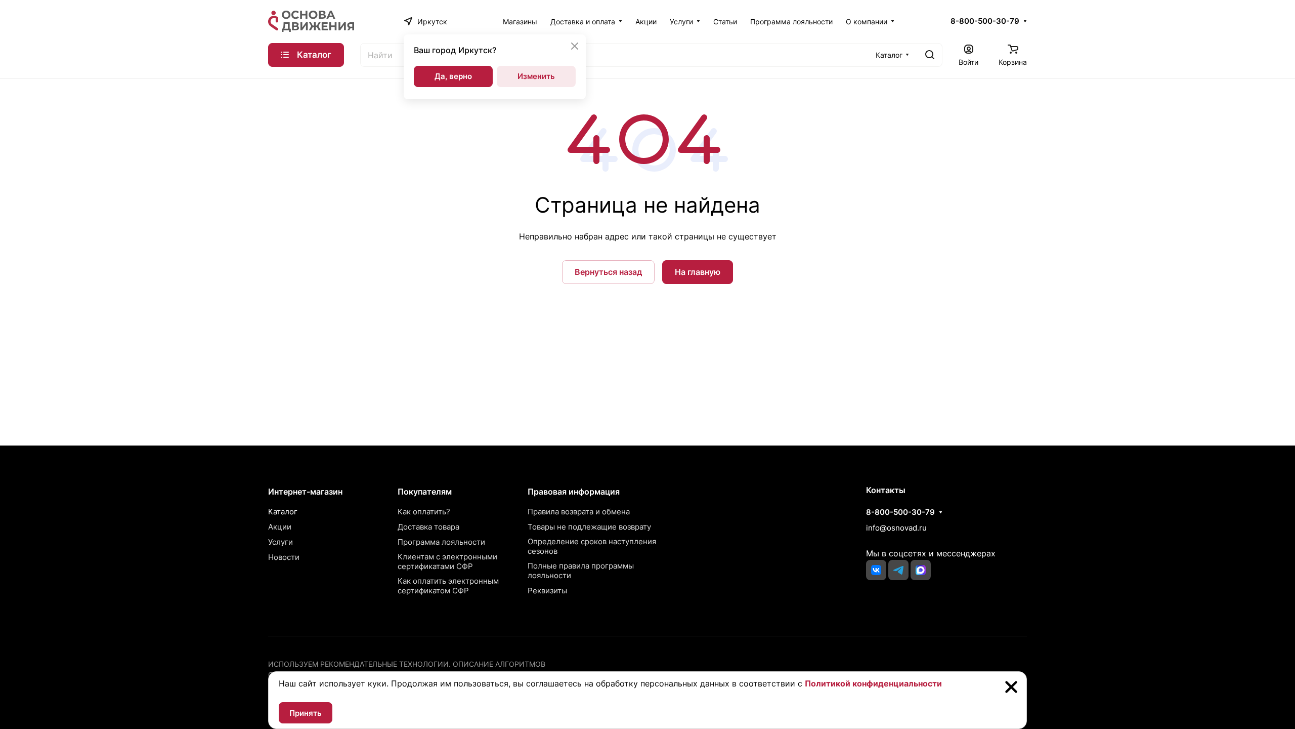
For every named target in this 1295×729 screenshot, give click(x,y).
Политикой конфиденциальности (873, 683)
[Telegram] (898, 570)
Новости (283, 557)
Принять (305, 713)
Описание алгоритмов (499, 664)
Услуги (280, 542)
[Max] (921, 570)
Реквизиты (547, 590)
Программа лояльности (441, 542)
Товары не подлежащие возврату (589, 527)
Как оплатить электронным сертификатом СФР (448, 585)
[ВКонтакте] (876, 570)
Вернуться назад (608, 272)
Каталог (282, 511)
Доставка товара (428, 527)
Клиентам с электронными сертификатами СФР (447, 561)
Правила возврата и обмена (579, 511)
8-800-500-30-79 (985, 21)
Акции (279, 527)
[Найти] (929, 55)
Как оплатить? (424, 511)
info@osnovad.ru (896, 528)
